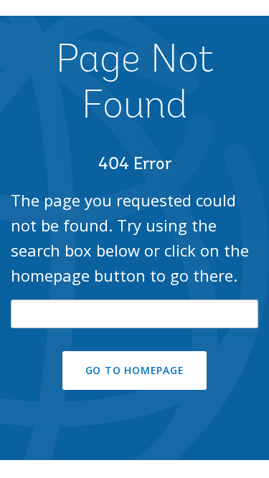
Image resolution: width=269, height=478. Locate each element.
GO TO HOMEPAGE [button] (134, 370)
